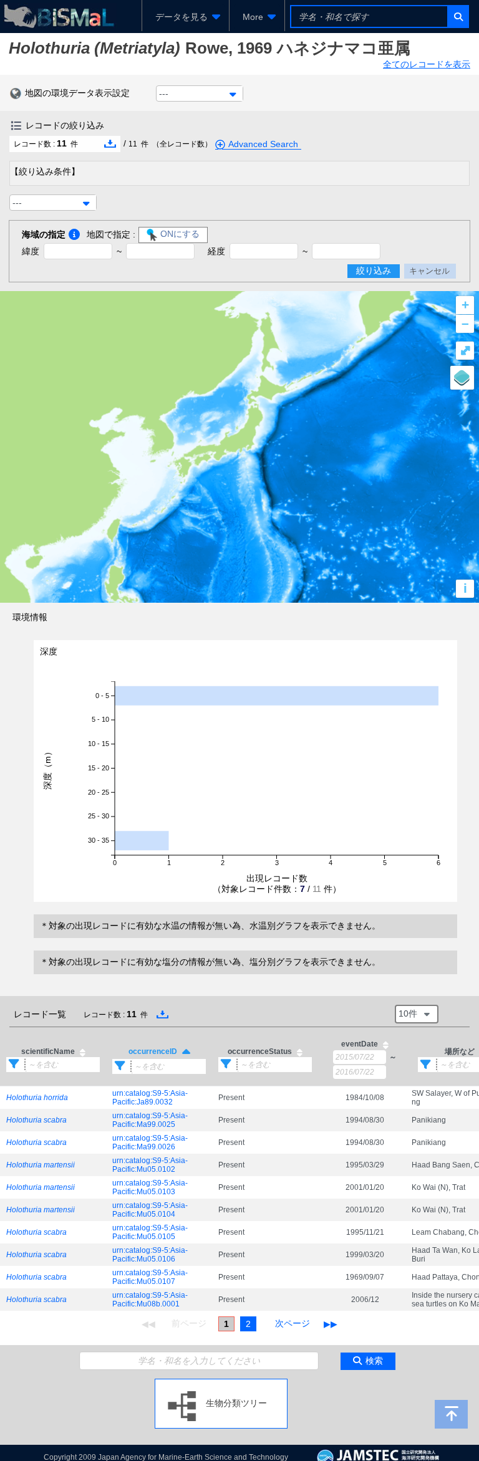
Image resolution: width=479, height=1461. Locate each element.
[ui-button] (457, 16)
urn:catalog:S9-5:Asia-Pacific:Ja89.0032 (150, 1097)
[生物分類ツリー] (221, 1384)
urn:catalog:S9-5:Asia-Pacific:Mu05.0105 (150, 1232)
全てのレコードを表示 (426, 64)
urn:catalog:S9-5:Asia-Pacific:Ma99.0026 (150, 1142)
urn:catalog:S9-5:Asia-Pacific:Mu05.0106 (150, 1254)
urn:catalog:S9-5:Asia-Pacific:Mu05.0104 (150, 1210)
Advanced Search (263, 144)
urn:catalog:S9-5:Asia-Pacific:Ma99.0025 (150, 1120)
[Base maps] (462, 378)
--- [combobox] (163, 93)
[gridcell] (53, 1097)
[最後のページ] (330, 1324)
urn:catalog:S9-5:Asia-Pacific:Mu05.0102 (150, 1165)
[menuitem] (186, 16)
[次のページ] (292, 1323)
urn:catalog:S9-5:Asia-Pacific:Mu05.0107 (150, 1277)
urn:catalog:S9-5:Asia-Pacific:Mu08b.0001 (150, 1299)
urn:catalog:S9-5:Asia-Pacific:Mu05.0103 (150, 1187)
